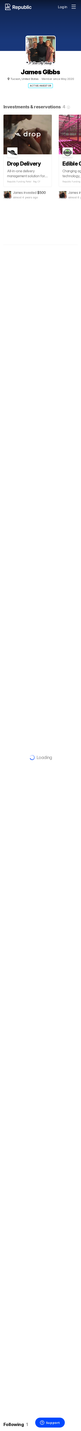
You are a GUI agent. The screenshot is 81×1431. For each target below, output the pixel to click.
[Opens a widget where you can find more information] (50, 1423)
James (18, 192)
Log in (62, 7)
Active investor (40, 85)
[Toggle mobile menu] (73, 7)
